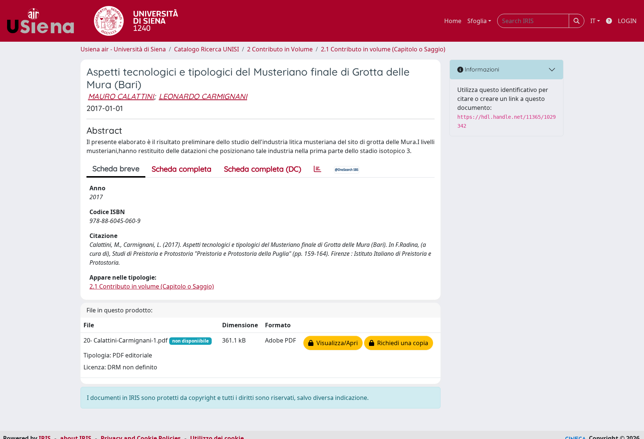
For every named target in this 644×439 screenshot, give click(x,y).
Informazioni (481, 69)
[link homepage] (43, 20)
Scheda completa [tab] (181, 169)
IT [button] (593, 21)
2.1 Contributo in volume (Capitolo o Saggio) (383, 49)
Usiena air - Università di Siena (123, 49)
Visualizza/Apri (335, 343)
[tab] (317, 169)
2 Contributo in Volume (280, 49)
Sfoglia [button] (477, 21)
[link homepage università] (136, 20)
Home (452, 21)
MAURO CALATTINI (121, 96)
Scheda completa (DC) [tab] (262, 169)
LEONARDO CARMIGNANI (203, 96)
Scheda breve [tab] (115, 168)
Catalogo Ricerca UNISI (206, 49)
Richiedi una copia (401, 343)
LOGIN (627, 21)
